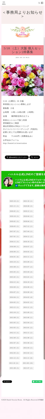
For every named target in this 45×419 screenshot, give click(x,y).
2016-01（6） (15, 257)
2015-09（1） (28, 262)
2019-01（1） (15, 221)
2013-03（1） (15, 327)
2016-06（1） (15, 251)
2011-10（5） (14, 363)
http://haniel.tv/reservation (15, 143)
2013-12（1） (15, 307)
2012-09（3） (15, 338)
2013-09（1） (28, 312)
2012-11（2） (28, 332)
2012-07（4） (15, 343)
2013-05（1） (15, 322)
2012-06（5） (28, 343)
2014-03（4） (28, 297)
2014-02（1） (15, 302)
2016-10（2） (28, 241)
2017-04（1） (28, 231)
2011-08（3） (15, 368)
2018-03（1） (15, 226)
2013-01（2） (28, 327)
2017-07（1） (15, 231)
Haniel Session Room (14, 400)
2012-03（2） (15, 353)
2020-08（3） (28, 206)
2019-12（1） (28, 211)
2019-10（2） (15, 216)
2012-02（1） (28, 353)
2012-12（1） (15, 332)
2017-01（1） (15, 236)
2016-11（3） (15, 241)
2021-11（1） (15, 206)
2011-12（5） (15, 358)
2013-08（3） (15, 317)
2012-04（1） (28, 348)
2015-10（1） (15, 262)
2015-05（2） (15, 272)
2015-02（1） (15, 277)
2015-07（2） (28, 267)
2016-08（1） (15, 246)
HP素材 (41, 400)
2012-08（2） (28, 338)
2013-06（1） (28, 317)
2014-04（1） (15, 297)
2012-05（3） (15, 348)
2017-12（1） (28, 226)
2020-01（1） (15, 211)
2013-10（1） (15, 312)
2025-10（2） (15, 201)
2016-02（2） (28, 251)
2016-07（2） (28, 246)
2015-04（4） (28, 272)
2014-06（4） (28, 292)
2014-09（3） (15, 287)
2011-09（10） (28, 363)
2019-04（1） (28, 216)
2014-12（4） (15, 282)
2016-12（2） (28, 236)
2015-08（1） (15, 267)
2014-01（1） (28, 302)
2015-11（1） (28, 257)
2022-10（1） (28, 201)
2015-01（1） (28, 277)
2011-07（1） (28, 368)
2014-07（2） (15, 292)
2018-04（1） (28, 221)
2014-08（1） (28, 287)
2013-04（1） (28, 322)
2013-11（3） (28, 307)
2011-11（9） (28, 358)
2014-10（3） (28, 282)
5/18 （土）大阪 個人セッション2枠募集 (22, 50)
